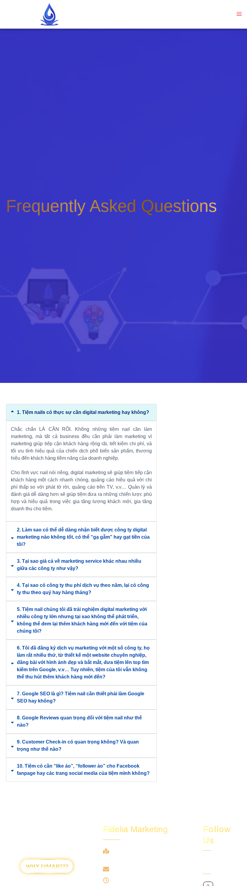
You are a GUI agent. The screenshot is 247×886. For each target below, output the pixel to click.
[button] (239, 14)
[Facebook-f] (207, 863)
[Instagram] (217, 863)
